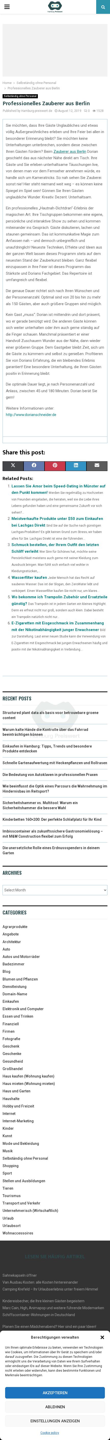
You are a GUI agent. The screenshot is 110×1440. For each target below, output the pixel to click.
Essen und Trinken (18, 1016)
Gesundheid (13, 1061)
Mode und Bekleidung (21, 1144)
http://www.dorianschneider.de (31, 414)
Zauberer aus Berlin (69, 151)
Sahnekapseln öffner (20, 1275)
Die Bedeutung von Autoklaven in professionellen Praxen (50, 775)
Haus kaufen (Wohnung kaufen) (28, 1076)
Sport (7, 1173)
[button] (102, 1337)
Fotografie (11, 1039)
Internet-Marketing (18, 1121)
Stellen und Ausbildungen (24, 1181)
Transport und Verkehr (21, 1203)
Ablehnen (55, 1407)
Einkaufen (11, 1001)
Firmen (9, 1031)
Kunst (7, 1136)
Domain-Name (15, 994)
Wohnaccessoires (18, 1233)
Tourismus (12, 1196)
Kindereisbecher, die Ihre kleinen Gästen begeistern (43, 1301)
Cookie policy (49, 1433)
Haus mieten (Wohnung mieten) (29, 1084)
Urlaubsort (11, 1226)
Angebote (11, 934)
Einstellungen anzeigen (55, 1421)
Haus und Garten (16, 1091)
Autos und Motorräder (21, 957)
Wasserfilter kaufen (29, 577)
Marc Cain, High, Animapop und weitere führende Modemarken (53, 1308)
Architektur (12, 942)
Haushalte (11, 1099)
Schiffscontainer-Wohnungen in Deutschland (39, 1315)
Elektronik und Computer (23, 1009)
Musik (8, 1151)
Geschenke (12, 1054)
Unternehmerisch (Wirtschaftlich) (30, 1211)
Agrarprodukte (15, 927)
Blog (6, 971)
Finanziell (11, 1024)
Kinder (8, 1128)
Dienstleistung (15, 987)
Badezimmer (14, 964)
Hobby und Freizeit (18, 1106)
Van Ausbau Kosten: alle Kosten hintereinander (40, 1282)
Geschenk (11, 1046)
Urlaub (8, 1218)
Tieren (8, 1188)
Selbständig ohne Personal (20, 96)
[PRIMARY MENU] (7, 7)
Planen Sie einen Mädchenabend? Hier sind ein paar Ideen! (49, 1327)
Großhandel (13, 1069)
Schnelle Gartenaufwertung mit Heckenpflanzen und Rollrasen (55, 763)
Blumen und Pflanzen (20, 979)
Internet (9, 1114)
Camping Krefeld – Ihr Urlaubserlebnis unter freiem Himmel (50, 1289)
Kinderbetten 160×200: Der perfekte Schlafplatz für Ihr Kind (52, 819)
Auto (6, 949)
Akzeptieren (55, 1393)
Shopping (11, 1166)
